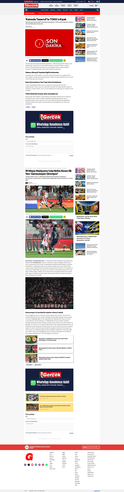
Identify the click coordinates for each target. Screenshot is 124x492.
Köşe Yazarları (91, 452)
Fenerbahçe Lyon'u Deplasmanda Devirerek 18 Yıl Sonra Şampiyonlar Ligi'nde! (87, 238)
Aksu (76, 454)
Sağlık (63, 452)
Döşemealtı (77, 459)
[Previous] (37, 13)
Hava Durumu (91, 467)
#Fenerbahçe (29, 364)
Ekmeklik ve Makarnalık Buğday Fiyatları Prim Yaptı (92, 46)
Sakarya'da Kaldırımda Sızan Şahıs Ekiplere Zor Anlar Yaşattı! (92, 253)
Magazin (64, 461)
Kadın (51, 467)
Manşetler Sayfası (92, 456)
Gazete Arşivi (91, 476)
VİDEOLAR (43, 1)
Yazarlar (81, 1)
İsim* (26, 139)
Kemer (76, 472)
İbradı (76, 468)
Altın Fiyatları (91, 461)
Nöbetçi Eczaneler (92, 465)
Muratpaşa (77, 483)
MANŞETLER (36, 1)
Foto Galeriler (91, 454)
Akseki (76, 452)
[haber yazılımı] (97, 490)
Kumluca (77, 479)
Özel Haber (52, 459)
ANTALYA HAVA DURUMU (57, 1)
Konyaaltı (77, 476)
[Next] (98, 13)
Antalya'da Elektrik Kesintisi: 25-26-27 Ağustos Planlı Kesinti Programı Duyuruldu (91, 19)
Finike (76, 463)
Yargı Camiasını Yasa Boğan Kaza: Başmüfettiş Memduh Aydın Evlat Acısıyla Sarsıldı (92, 39)
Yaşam (51, 463)
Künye (89, 468)
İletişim (89, 470)
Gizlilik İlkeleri (91, 472)
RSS (26, 490)
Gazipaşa (77, 465)
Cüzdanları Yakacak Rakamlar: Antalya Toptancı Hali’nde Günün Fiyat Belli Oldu (92, 26)
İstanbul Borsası (91, 458)
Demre (76, 458)
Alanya (76, 456)
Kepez (76, 474)
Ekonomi (35, 16)
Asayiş (63, 456)
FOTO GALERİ (49, 1)
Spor (34, 168)
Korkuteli (77, 477)
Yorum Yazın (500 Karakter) (31, 144)
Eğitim (63, 454)
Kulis (51, 454)
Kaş (76, 470)
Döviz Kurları (90, 459)
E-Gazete (78, 1)
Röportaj (64, 458)
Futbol (63, 465)
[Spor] (87, 208)
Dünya (63, 459)
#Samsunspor (38, 364)
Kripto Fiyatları (91, 463)
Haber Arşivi (90, 474)
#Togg (33, 107)
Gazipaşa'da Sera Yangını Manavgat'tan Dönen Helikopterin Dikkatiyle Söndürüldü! (92, 59)
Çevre (63, 467)
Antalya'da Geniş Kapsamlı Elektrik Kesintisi (92, 31)
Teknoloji (64, 463)
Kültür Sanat (52, 468)
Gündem (52, 452)
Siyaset (51, 458)
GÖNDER (71, 155)
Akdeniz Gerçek (28, 16)
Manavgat (77, 481)
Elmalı (76, 461)
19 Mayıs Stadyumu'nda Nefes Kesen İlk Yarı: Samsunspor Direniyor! (92, 53)
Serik (76, 485)
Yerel (51, 465)
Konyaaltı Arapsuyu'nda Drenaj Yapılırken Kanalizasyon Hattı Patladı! (56, 13)
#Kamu (28, 107)
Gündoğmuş (77, 467)
